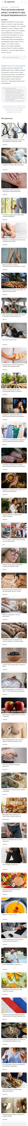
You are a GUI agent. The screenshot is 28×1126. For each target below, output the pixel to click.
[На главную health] (10, 2)
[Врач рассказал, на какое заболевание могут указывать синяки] (14, 259)
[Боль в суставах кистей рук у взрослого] (14, 759)
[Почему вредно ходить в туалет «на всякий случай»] (14, 1109)
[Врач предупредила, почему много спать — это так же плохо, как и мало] (14, 684)
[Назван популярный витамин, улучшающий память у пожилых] (14, 384)
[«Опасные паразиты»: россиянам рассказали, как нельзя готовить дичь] (14, 459)
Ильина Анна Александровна (16, 66)
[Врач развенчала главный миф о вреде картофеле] (14, 1084)
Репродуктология (14, 7)
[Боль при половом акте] (14, 334)
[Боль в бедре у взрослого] (14, 859)
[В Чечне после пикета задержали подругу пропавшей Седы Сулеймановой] (14, 559)
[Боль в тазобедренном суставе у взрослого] (14, 834)
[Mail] (5, 2)
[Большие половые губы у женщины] (14, 159)
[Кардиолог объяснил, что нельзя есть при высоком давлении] (14, 484)
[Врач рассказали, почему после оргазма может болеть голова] (14, 584)
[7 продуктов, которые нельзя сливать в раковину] (14, 784)
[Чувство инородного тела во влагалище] (14, 609)
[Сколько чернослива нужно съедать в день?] (14, 659)
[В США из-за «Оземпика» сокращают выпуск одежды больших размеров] (14, 434)
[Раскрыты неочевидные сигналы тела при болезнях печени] (14, 234)
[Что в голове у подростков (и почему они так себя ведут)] (14, 534)
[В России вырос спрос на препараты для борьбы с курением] (14, 1059)
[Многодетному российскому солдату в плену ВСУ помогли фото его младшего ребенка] (14, 309)
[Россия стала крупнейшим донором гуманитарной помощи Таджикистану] (14, 1009)
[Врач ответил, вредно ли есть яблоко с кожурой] (14, 709)
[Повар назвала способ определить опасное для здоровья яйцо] (14, 359)
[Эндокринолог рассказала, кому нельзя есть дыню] (14, 984)
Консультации (4, 7)
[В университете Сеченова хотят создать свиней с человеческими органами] (14, 634)
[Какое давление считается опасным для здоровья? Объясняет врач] (14, 134)
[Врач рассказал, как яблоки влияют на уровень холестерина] (14, 284)
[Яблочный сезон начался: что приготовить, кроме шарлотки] (14, 809)
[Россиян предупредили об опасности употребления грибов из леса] (14, 1034)
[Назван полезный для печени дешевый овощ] (14, 884)
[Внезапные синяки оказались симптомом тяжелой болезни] (14, 184)
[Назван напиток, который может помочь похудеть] (14, 509)
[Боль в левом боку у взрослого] (14, 959)
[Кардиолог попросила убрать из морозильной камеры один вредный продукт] (14, 409)
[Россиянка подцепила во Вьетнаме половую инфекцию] (14, 209)
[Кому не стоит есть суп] (14, 909)
